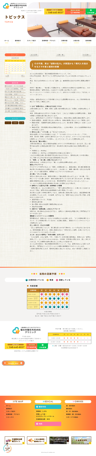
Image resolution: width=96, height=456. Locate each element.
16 (6, 68)
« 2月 (7, 75)
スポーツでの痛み (72, 417)
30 (6, 72)
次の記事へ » (86, 55)
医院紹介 (9, 409)
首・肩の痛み (70, 406)
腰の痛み (69, 409)
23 (6, 70)
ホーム (8, 406)
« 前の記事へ (34, 55)
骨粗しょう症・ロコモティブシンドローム (45, 415)
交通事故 (15, 123)
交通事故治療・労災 (43, 419)
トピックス (10, 417)
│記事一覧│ (60, 55)
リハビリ (8, 123)
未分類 (21, 123)
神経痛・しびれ (41, 411)
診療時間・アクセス (13, 414)
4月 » (23, 75)
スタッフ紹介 (10, 411)
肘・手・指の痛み (72, 411)
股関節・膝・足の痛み (73, 414)
